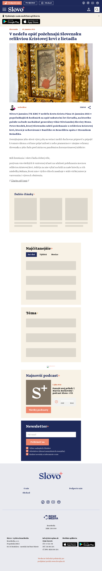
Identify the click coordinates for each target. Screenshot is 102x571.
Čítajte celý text (19, 180)
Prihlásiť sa (37, 442)
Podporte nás (75, 488)
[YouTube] (92, 3)
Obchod (26, 493)
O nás (26, 488)
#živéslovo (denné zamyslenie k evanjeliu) (47, 451)
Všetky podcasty (38, 410)
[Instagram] (88, 3)
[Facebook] (83, 3)
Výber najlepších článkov (40, 448)
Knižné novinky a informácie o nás (43, 454)
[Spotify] (97, 2)
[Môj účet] (88, 9)
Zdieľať (83, 107)
